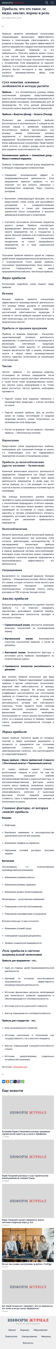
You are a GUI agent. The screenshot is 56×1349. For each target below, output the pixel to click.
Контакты (28, 1343)
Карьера (24, 1330)
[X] (15, 1081)
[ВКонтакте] (3, 1081)
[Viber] (19, 1081)
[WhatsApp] (22, 1081)
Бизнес (12, 1330)
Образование (41, 1330)
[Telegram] (11, 1081)
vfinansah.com (20, 1067)
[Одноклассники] (7, 1081)
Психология (11, 1336)
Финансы (46, 1336)
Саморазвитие (29, 1336)
